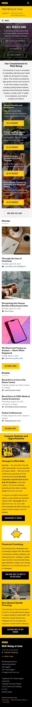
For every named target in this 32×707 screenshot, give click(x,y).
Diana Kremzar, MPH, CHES (14, 358)
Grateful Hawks (7, 692)
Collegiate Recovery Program (11, 684)
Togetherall (5, 13)
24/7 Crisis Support (14, 55)
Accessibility (6, 702)
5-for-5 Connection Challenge (12, 686)
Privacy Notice (5, 700)
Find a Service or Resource (15, 41)
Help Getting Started (9, 664)
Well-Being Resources (9, 661)
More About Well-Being (14, 213)
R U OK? (4, 689)
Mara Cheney (9, 311)
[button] (28, 3)
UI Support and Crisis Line (10, 672)
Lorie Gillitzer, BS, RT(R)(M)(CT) (15, 266)
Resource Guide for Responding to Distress (18, 14)
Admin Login (8, 656)
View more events (10, 428)
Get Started (14, 49)
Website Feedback (11, 652)
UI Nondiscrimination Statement (19, 700)
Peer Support (6, 667)
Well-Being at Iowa (12, 9)
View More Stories (11, 366)
